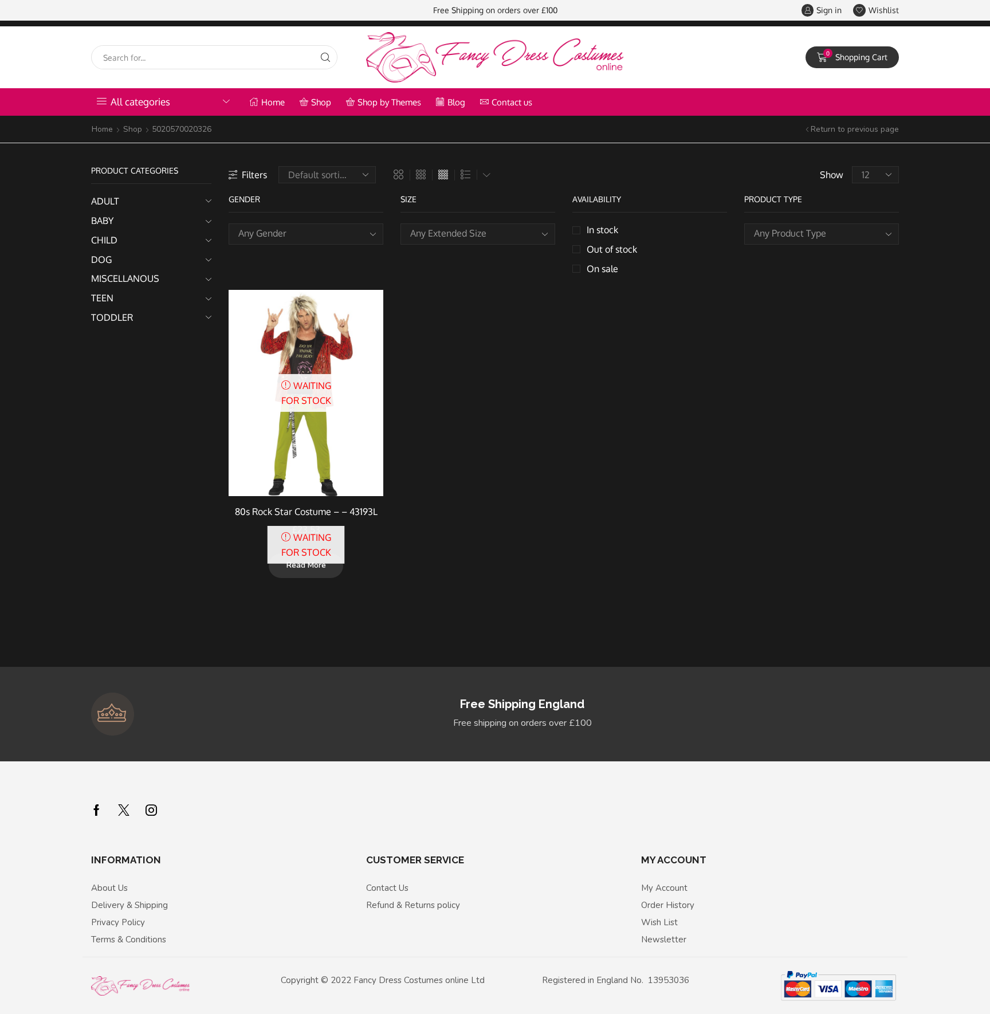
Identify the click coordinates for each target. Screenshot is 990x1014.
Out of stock (612, 249)
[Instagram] (151, 810)
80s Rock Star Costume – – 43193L (306, 511)
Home (273, 102)
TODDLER (112, 317)
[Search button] (325, 57)
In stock (602, 229)
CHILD (104, 240)
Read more (306, 565)
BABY (102, 220)
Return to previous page (855, 129)
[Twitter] (123, 810)
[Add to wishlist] (364, 314)
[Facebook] (96, 810)
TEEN (102, 298)
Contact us (512, 102)
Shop (321, 102)
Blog (456, 102)
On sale (602, 268)
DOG (101, 259)
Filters (254, 174)
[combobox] (306, 234)
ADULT (105, 201)
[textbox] (297, 233)
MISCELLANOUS (125, 278)
